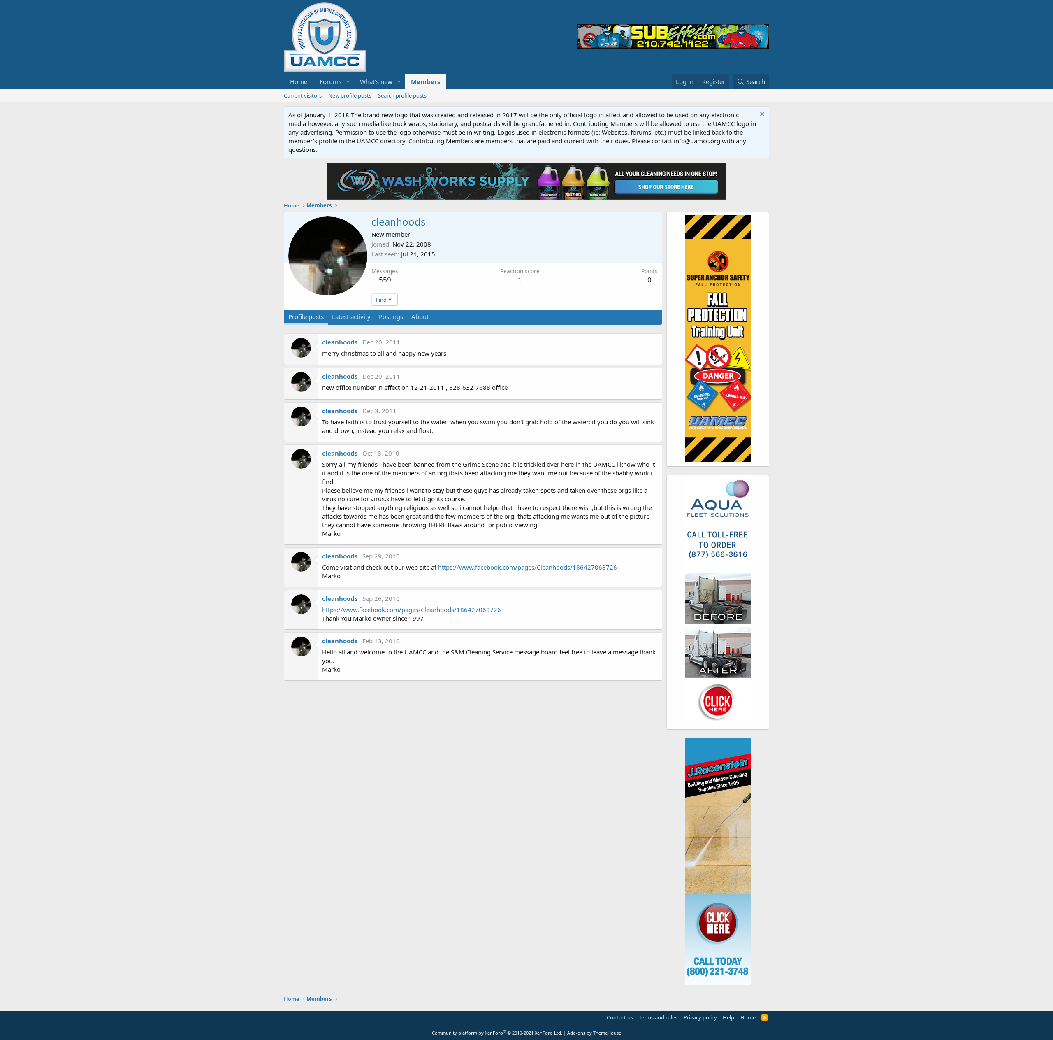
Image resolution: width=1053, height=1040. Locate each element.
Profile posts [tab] (306, 316)
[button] (348, 81)
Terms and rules (658, 1017)
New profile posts (349, 95)
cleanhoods (339, 342)
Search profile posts (402, 95)
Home (298, 81)
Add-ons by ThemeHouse (594, 1033)
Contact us (620, 1017)
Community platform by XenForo (497, 1033)
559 (385, 279)
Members (425, 81)
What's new (376, 81)
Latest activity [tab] (351, 316)
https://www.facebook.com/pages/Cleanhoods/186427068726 (527, 567)
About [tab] (420, 316)
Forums (330, 81)
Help (728, 1017)
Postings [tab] (391, 316)
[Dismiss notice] (761, 115)
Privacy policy (700, 1017)
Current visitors (303, 95)
